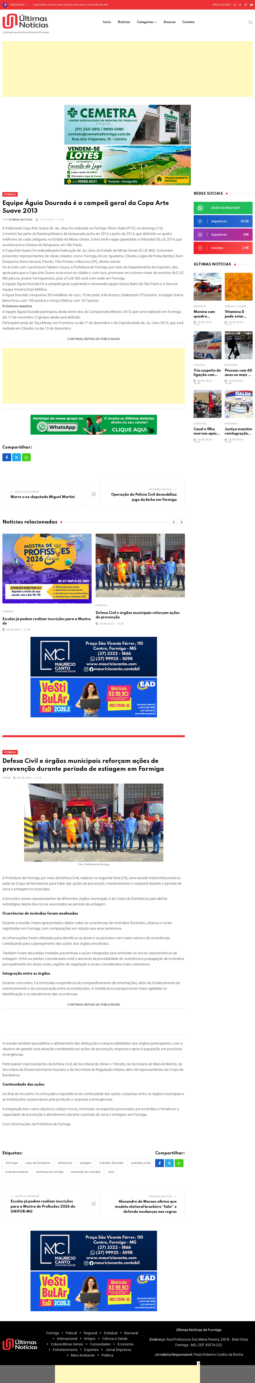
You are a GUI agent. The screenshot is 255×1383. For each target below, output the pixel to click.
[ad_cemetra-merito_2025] (127, 124)
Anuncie (170, 22)
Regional (200, 306)
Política (107, 1355)
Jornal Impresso (118, 1350)
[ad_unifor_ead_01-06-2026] (93, 697)
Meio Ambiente (83, 1355)
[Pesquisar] (251, 22)
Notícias (124, 22)
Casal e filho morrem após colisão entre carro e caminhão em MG (70, 4)
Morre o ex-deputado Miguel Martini (43, 497)
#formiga (12, 1162)
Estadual (200, 423)
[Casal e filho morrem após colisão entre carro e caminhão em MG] (208, 404)
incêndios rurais (141, 1162)
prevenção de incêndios (86, 1171)
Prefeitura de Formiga (49, 1171)
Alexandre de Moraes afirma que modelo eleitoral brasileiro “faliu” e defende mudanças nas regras (146, 1207)
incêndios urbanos (17, 1171)
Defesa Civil (65, 1162)
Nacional (231, 365)
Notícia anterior (27, 491)
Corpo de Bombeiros (37, 1162)
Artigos (89, 1338)
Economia (125, 1344)
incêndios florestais (111, 1162)
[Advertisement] (127, 69)
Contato (188, 22)
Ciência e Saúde (236, 306)
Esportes (91, 1350)
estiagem (86, 1162)
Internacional (67, 1338)
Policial (199, 365)
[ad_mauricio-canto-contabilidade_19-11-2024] (93, 656)
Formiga (8, 611)
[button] (173, 522)
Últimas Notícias (21, 219)
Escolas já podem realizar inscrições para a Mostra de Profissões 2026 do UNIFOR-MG (43, 1206)
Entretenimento (65, 1350)
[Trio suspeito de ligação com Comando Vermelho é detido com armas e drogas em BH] (208, 345)
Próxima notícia (160, 489)
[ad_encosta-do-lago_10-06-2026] (127, 165)
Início (107, 22)
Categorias (145, 22)
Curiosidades (100, 1344)
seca (111, 1171)
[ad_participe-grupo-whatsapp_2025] (93, 424)
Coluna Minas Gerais (67, 1344)
